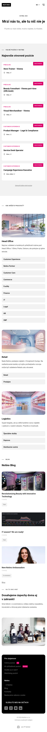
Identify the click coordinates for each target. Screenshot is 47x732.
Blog (6, 688)
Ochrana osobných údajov (23, 720)
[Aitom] (23, 727)
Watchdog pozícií (11, 673)
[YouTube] (15, 708)
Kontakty (7, 692)
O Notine (8, 685)
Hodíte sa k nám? (11, 670)
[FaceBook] (6, 708)
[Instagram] (11, 708)
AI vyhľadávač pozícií (15, 666)
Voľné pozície (11, 663)
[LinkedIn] (20, 708)
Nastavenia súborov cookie (14, 695)
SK (37, 5)
